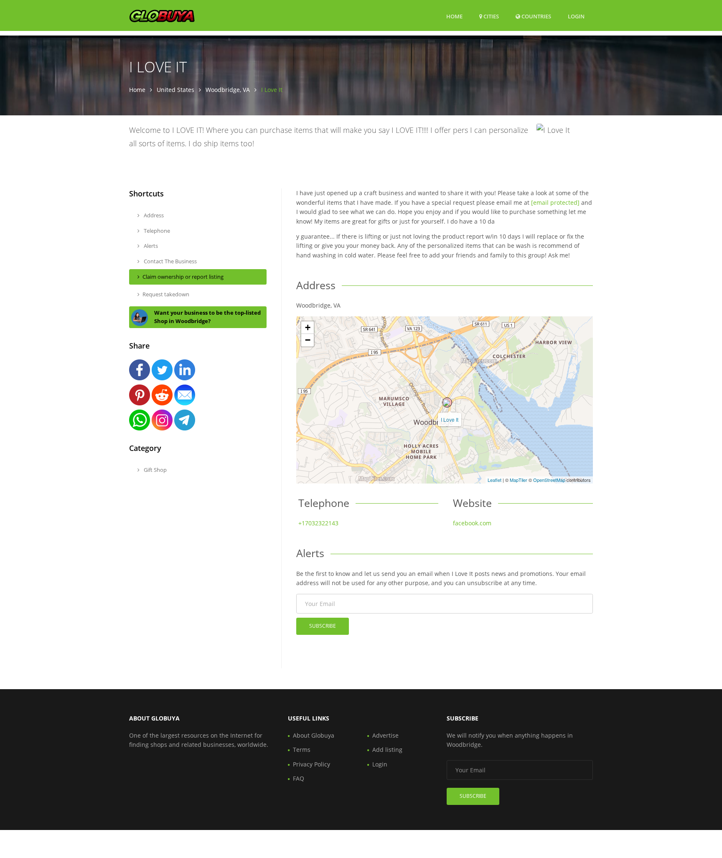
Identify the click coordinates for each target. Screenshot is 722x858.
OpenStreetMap (549, 479)
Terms (301, 750)
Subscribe (322, 625)
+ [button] (307, 327)
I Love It (449, 419)
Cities (490, 16)
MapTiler (518, 479)
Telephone (156, 230)
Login (576, 16)
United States (175, 90)
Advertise (385, 735)
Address (153, 215)
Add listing (387, 750)
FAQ (298, 778)
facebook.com (472, 523)
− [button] (307, 340)
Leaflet (494, 479)
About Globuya (313, 735)
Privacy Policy (311, 764)
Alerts (150, 246)
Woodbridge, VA (228, 90)
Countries (535, 16)
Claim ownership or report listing (183, 276)
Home (454, 16)
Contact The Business (169, 261)
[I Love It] (447, 402)
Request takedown (165, 294)
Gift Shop (154, 470)
